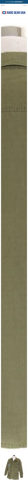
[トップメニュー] (1, 5)
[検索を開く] (4, 5)
